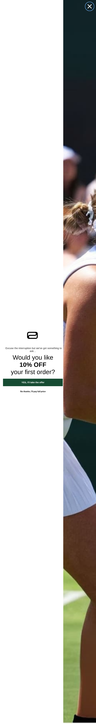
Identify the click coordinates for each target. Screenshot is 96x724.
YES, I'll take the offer (33, 382)
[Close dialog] (89, 6)
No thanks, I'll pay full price (33, 391)
